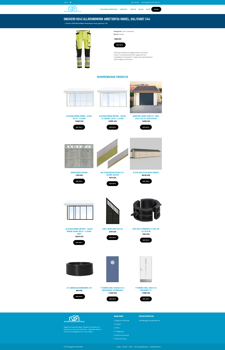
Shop (148, 9)
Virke (124, 31)
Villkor (131, 347)
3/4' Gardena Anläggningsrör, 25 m (79, 288)
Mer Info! (119, 45)
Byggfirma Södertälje (108, 9)
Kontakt (124, 347)
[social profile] (70, 2)
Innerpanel (130, 31)
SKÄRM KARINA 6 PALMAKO (79, 172)
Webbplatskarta (155, 347)
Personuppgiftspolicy (141, 347)
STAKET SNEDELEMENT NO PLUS (112, 229)
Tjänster (118, 324)
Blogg (141, 9)
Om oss (133, 9)
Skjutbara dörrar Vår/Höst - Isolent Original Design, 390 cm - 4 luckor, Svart (79, 231)
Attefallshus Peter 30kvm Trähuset (146, 172)
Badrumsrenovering (122, 335)
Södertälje (136, 2)
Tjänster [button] (123, 9)
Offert (156, 9)
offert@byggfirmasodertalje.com (150, 2)
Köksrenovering (120, 339)
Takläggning (119, 331)
